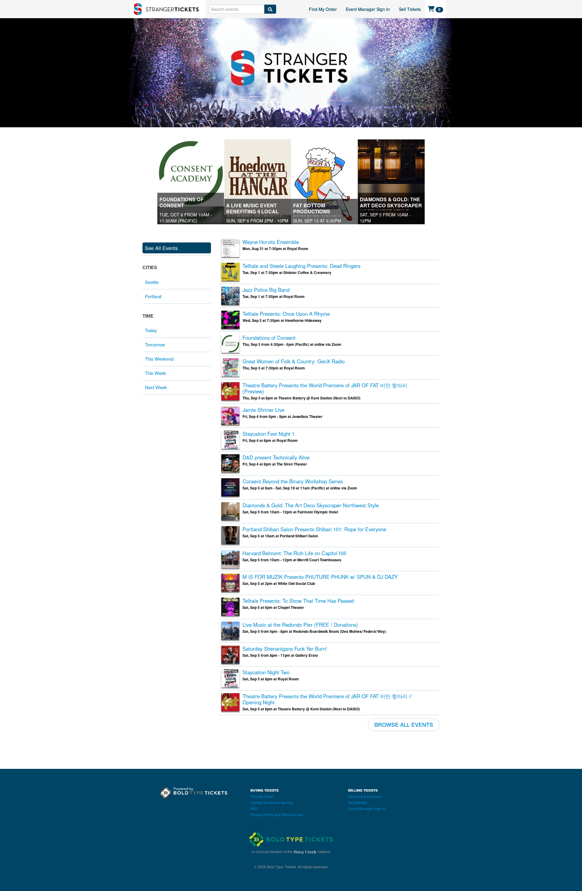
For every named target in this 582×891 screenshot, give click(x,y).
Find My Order (323, 9)
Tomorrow (155, 344)
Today (151, 330)
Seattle (152, 282)
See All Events (161, 248)
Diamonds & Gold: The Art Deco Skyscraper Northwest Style (391, 205)
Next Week (156, 387)
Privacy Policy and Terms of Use (276, 814)
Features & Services (364, 796)
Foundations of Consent (181, 202)
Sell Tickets (410, 9)
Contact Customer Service (271, 802)
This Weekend (159, 358)
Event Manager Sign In (368, 9)
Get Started (357, 802)
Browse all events (403, 724)
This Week (155, 373)
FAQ (253, 808)
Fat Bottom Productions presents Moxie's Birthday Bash (317, 214)
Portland (153, 296)
